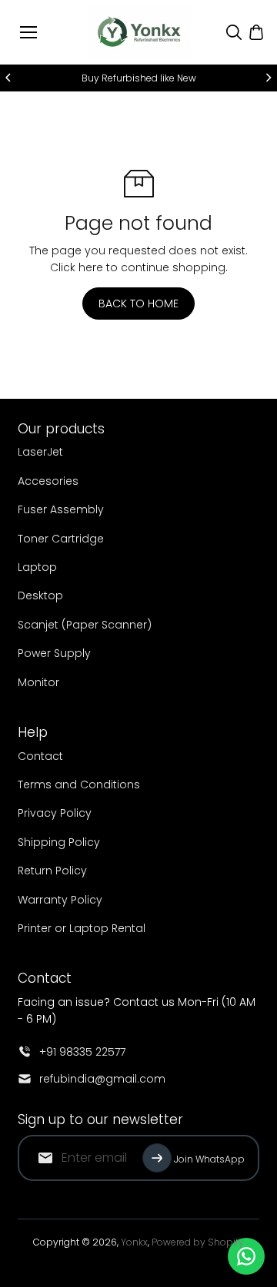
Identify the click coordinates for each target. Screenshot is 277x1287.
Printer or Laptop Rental (81, 928)
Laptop (37, 567)
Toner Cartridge (61, 538)
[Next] (267, 77)
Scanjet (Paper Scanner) (85, 624)
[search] (234, 32)
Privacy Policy (55, 813)
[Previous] (9, 77)
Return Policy (52, 870)
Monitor (38, 682)
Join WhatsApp (209, 1159)
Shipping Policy (59, 842)
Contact (40, 756)
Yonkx (134, 1242)
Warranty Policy (60, 899)
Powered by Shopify (198, 1242)
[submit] (157, 1158)
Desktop (40, 595)
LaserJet (40, 451)
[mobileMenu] (28, 32)
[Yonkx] (139, 32)
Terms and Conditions (79, 784)
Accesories (48, 481)
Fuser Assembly (61, 509)
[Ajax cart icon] (256, 32)
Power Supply (54, 653)
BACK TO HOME (138, 303)
